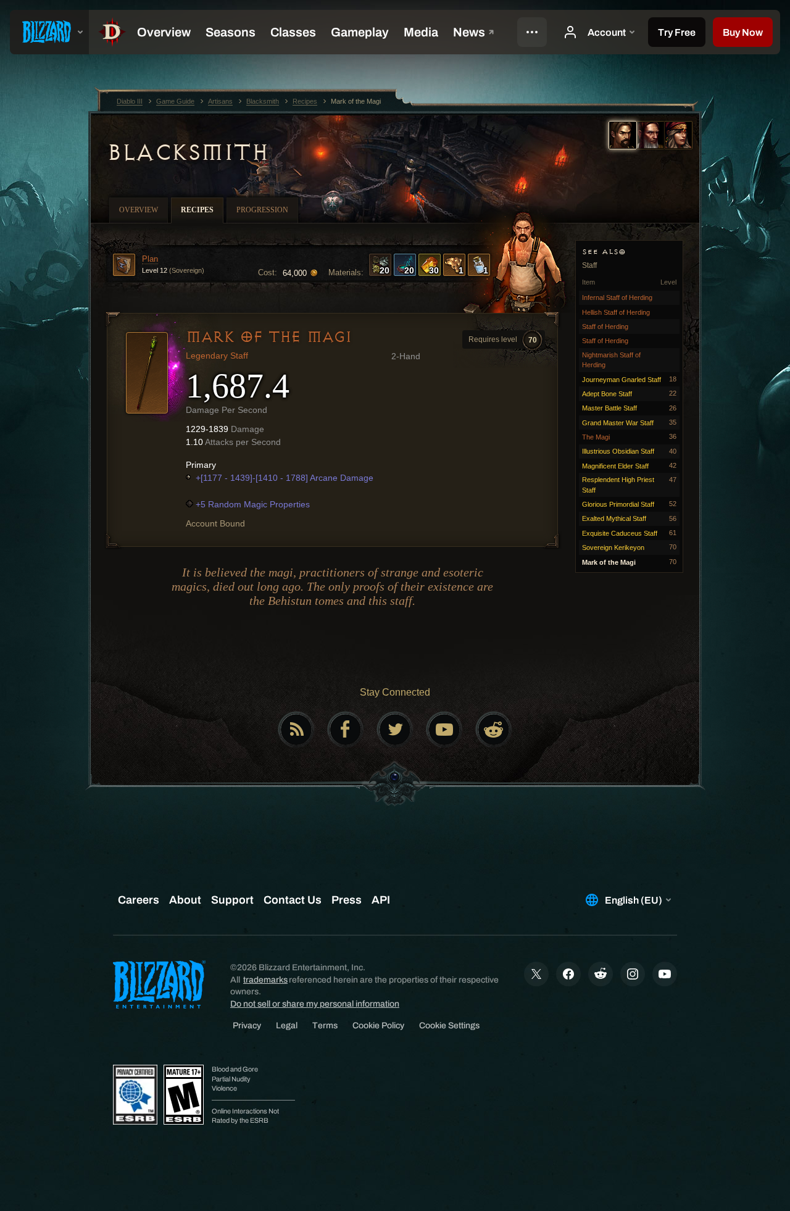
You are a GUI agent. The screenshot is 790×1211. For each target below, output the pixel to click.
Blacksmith (187, 152)
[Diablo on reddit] (493, 729)
